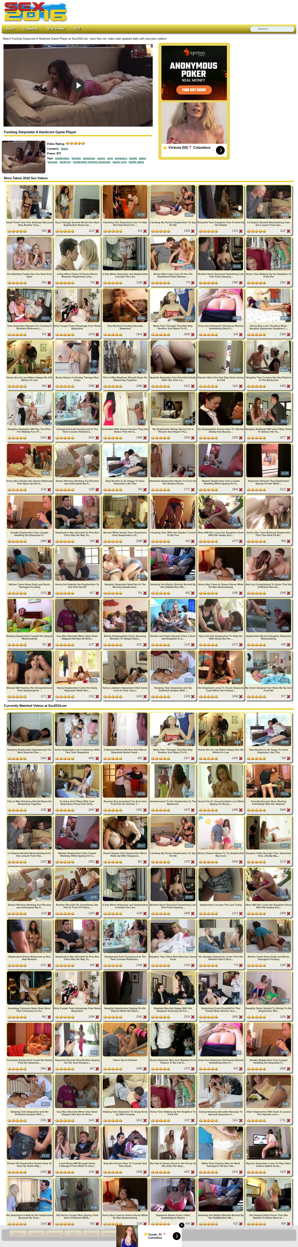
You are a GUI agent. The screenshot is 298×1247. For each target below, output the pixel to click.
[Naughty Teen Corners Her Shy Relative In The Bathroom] (268, 341)
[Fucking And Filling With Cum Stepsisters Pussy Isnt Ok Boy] (77, 765)
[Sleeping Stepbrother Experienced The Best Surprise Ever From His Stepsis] (30, 713)
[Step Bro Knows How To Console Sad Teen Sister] (125, 1127)
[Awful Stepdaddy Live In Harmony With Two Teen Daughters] (77, 713)
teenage (53, 162)
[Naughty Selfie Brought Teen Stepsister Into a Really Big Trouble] (268, 816)
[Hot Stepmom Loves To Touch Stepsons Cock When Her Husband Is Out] (221, 651)
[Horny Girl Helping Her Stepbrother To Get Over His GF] (77, 548)
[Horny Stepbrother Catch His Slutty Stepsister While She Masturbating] (77, 651)
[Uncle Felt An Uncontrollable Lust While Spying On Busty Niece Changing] (221, 765)
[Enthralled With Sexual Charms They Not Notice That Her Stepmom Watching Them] (125, 392)
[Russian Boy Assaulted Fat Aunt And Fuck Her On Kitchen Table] (125, 765)
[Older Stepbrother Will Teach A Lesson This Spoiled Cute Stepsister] (268, 1075)
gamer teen (120, 162)
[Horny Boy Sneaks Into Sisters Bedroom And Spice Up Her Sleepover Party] (30, 444)
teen (110, 158)
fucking (76, 158)
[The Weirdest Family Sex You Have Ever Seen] (30, 237)
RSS (77, 28)
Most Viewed (56, 28)
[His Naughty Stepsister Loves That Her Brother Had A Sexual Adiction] (221, 920)
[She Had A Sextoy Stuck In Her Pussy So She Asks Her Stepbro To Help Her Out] (173, 1127)
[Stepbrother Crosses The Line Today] (221, 868)
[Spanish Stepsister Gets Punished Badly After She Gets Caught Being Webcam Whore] (173, 341)
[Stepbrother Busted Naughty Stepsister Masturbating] (268, 599)
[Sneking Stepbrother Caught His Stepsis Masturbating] (30, 599)
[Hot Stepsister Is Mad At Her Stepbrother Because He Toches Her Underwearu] (30, 1178)
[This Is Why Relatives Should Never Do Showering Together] (125, 341)
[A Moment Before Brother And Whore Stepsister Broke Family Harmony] (125, 713)
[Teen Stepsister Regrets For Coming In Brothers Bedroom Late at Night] (30, 289)
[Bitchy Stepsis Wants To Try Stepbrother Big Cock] (221, 816)
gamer (101, 158)
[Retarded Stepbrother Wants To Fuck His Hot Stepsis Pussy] (173, 444)
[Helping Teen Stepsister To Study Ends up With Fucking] (125, 1075)
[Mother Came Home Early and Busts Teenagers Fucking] (30, 548)
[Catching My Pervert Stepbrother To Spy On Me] (173, 186)
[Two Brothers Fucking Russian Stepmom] (125, 289)
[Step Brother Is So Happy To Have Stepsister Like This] (125, 444)
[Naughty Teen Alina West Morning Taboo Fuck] (173, 920)
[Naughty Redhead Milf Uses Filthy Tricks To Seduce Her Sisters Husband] (268, 392)
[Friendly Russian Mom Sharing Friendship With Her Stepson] (268, 765)
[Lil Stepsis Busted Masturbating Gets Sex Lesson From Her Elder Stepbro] (268, 186)
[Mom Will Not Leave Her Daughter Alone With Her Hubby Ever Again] (221, 496)
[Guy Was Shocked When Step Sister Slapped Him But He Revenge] (77, 599)
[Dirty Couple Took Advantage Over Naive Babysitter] (77, 289)
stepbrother (62, 158)
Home (10, 28)
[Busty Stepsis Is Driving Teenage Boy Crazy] (77, 341)
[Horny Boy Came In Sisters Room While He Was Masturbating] (221, 548)
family (133, 158)
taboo (142, 158)
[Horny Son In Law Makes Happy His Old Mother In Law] (30, 341)
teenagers (121, 158)
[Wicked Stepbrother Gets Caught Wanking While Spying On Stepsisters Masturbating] (221, 444)
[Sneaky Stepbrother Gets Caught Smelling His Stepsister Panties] (30, 496)
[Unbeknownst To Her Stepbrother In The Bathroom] (173, 765)
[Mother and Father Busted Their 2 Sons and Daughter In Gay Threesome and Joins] (173, 599)
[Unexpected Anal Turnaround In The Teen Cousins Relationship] (77, 392)
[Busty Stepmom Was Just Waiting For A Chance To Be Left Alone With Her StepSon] (173, 1023)
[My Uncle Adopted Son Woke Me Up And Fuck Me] (268, 651)
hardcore (65, 162)
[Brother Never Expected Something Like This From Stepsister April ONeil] (221, 237)
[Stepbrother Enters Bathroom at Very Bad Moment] (30, 920)
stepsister (89, 158)
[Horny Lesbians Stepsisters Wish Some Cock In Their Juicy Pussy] (125, 651)
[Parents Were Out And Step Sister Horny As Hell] (221, 341)
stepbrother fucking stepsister (92, 162)
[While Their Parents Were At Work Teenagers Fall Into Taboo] (221, 1127)
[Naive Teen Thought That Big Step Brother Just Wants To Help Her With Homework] (173, 289)
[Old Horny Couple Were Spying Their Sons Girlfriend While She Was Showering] (77, 1178)
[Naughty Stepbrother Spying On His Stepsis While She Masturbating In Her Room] (125, 972)
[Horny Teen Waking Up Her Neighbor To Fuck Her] (268, 237)
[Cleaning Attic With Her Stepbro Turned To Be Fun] (173, 496)
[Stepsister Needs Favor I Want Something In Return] (173, 1178)
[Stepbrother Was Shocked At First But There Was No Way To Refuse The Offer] (77, 496)
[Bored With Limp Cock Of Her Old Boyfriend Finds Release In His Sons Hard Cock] (173, 237)
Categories (31, 28)
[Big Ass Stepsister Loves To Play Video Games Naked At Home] (268, 1127)
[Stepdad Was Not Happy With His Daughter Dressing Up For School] (173, 972)
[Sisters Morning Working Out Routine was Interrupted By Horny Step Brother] (77, 444)
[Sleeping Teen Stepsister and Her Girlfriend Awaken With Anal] (173, 651)
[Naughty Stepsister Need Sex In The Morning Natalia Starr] (125, 548)
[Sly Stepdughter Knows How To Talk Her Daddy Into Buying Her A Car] (221, 392)
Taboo (64, 148)
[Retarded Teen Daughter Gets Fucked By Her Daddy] (221, 186)
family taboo (136, 162)
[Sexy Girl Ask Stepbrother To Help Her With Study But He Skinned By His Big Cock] (221, 599)
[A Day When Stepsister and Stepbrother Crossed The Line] (125, 237)
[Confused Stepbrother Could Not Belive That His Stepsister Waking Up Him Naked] (30, 1023)
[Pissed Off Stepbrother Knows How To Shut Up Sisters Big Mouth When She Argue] (30, 1127)
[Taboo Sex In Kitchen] (125, 1023)
